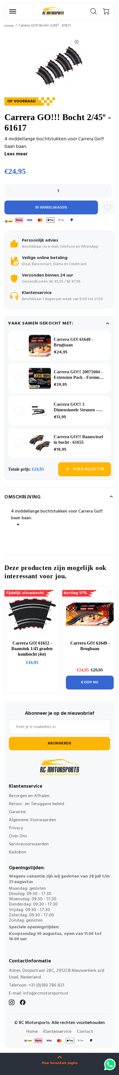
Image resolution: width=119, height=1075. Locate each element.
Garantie (17, 812)
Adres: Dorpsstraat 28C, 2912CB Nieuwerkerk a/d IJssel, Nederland (56, 974)
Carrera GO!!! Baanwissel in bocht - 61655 (78, 439)
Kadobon (17, 852)
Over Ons (18, 836)
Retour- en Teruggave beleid (36, 804)
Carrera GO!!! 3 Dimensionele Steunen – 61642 (76, 407)
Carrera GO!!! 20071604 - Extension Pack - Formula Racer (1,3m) (78, 374)
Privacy (16, 828)
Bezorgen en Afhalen (29, 796)
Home (9, 26)
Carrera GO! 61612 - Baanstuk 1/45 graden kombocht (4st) (32, 648)
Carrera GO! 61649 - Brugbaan (73, 342)
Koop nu (90, 682)
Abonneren (59, 743)
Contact (85, 1031)
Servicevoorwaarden (29, 844)
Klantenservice (57, 1031)
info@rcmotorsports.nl (45, 993)
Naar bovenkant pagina (59, 1062)
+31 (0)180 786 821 (46, 985)
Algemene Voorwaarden (32, 820)
